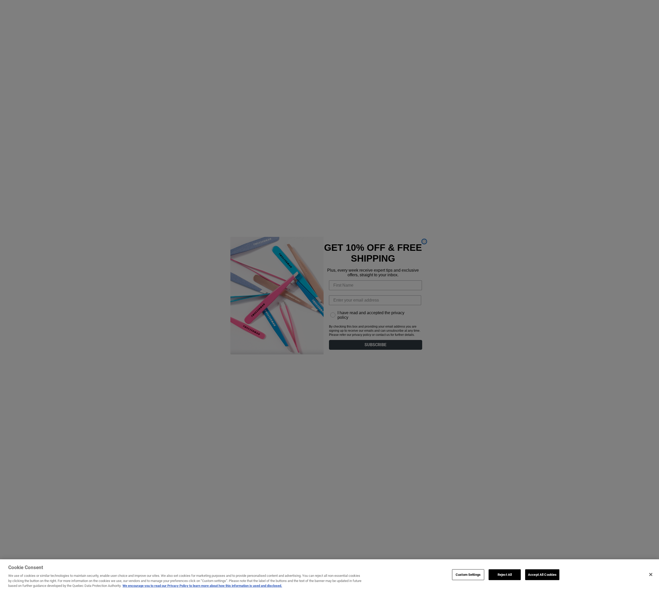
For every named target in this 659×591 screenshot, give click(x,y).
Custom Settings (468, 575)
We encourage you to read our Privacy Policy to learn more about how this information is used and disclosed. (202, 586)
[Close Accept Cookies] (650, 574)
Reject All (505, 575)
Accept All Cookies (542, 575)
